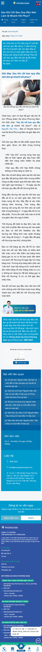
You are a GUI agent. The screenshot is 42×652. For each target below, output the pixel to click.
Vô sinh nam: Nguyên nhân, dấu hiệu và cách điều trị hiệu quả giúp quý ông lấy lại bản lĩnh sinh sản (21, 383)
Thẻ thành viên (6, 570)
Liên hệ (3, 564)
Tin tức (3, 556)
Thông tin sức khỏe (7, 567)
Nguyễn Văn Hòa (9, 129)
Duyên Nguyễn (13, 31)
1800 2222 (13, 462)
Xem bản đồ (7, 585)
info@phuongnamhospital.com (20, 467)
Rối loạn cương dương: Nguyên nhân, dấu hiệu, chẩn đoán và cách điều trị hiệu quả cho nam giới (20, 405)
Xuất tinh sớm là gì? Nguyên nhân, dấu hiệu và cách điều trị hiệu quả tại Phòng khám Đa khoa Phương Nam (20, 394)
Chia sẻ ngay (22, 363)
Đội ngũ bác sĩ (6, 553)
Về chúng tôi (5, 550)
